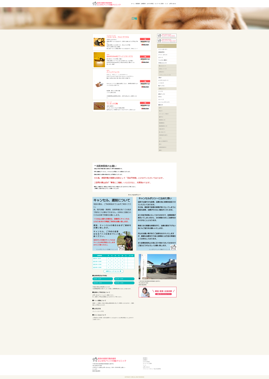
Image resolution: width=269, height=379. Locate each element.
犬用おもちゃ (162, 62)
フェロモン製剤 (162, 60)
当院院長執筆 (162, 147)
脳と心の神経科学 (163, 141)
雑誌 (160, 110)
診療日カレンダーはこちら (112, 271)
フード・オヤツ (162, 54)
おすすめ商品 (150, 3)
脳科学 (161, 116)
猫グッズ (161, 85)
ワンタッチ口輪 (112, 102)
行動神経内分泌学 (163, 135)
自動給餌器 (161, 52)
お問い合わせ (172, 3)
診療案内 (143, 3)
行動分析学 (162, 129)
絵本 (160, 107)
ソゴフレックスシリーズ (165, 74)
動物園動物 (162, 122)
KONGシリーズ (163, 68)
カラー (160, 57)
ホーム (132, 3)
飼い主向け (162, 132)
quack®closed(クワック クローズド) (120, 55)
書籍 (160, 104)
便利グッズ (161, 94)
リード (160, 91)
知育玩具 (161, 71)
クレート (161, 99)
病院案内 (138, 3)
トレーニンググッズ (163, 102)
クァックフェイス (113, 71)
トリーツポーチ (162, 49)
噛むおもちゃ (162, 65)
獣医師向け (162, 119)
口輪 (159, 77)
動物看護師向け (163, 126)
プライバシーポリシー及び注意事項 (152, 368)
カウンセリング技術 (164, 113)
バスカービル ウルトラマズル (118, 36)
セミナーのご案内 (159, 3)
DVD (160, 96)
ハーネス (161, 83)
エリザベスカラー (163, 80)
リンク (166, 3)
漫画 (160, 150)
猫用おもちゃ (162, 88)
